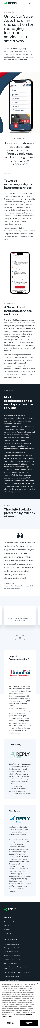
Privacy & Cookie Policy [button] (11, 944)
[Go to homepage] (10, 3)
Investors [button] (7, 929)
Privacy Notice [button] (12, 948)
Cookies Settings (10, 1023)
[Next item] (22, 637)
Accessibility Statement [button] (11, 980)
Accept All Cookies (29, 1023)
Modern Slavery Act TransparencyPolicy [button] (15, 967)
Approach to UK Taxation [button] (12, 976)
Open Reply (15, 745)
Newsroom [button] (7, 933)
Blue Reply (14, 811)
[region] (20, 1004)
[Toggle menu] (36, 3)
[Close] (37, 983)
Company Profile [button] (9, 922)
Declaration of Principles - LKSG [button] (17, 972)
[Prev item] (17, 637)
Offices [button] (6, 926)
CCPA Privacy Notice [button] (10, 963)
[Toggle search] (30, 3)
